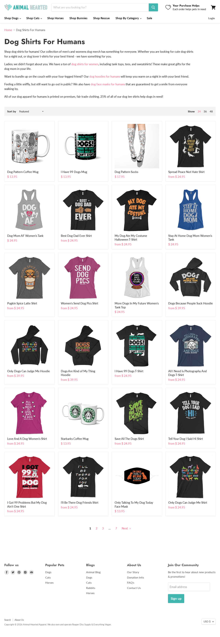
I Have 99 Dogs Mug (74, 172)
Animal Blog (93, 572)
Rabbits (90, 587)
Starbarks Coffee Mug (75, 439)
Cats (48, 577)
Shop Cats (33, 18)
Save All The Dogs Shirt (129, 439)
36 (205, 111)
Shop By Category (128, 18)
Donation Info (135, 577)
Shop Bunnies (78, 18)
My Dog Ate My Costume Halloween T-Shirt (131, 237)
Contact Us (134, 587)
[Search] (153, 7)
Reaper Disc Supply (81, 624)
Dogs (48, 572)
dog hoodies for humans (104, 76)
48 (211, 111)
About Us (19, 619)
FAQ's (130, 582)
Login (211, 18)
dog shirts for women (84, 64)
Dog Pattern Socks (126, 172)
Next (125, 528)
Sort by (11, 111)
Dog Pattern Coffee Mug (22, 172)
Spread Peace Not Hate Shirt (186, 172)
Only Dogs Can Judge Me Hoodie (28, 371)
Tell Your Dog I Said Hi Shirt (185, 439)
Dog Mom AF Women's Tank (25, 236)
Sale (149, 18)
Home (8, 30)
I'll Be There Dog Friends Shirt (79, 502)
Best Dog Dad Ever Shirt (76, 236)
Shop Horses (55, 18)
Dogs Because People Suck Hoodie (190, 303)
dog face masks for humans (108, 84)
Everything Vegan (102, 624)
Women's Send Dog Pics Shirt (79, 303)
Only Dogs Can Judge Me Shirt (187, 502)
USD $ (207, 621)
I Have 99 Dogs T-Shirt (129, 371)
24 (199, 111)
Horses (49, 582)
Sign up (176, 598)
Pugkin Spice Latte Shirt (22, 303)
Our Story (133, 572)
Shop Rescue (101, 18)
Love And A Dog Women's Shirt (27, 439)
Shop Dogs (11, 18)
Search (7, 619)
